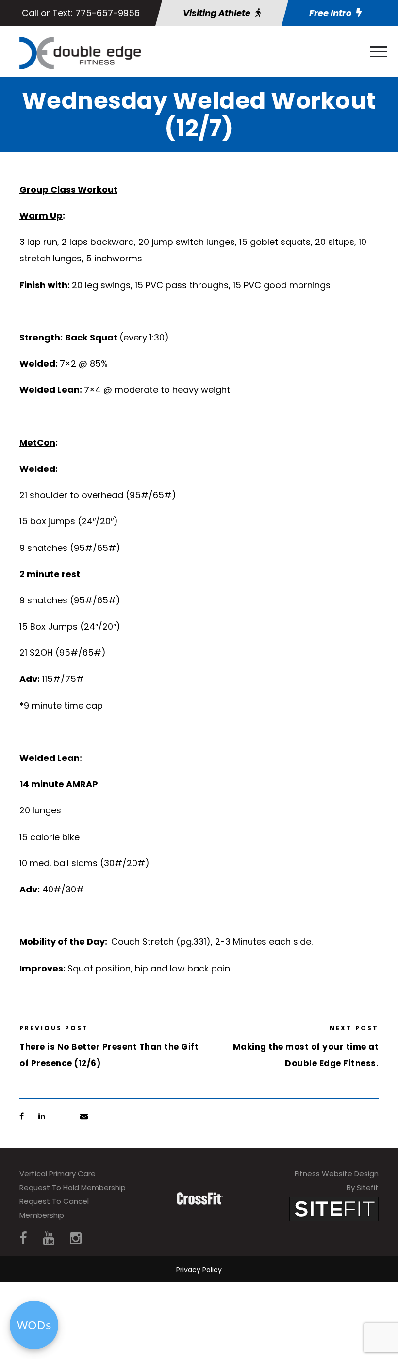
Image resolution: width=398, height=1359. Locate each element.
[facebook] (23, 1238)
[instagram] (76, 1238)
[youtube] (48, 1238)
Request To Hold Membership (72, 1187)
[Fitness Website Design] (334, 1208)
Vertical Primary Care (57, 1173)
